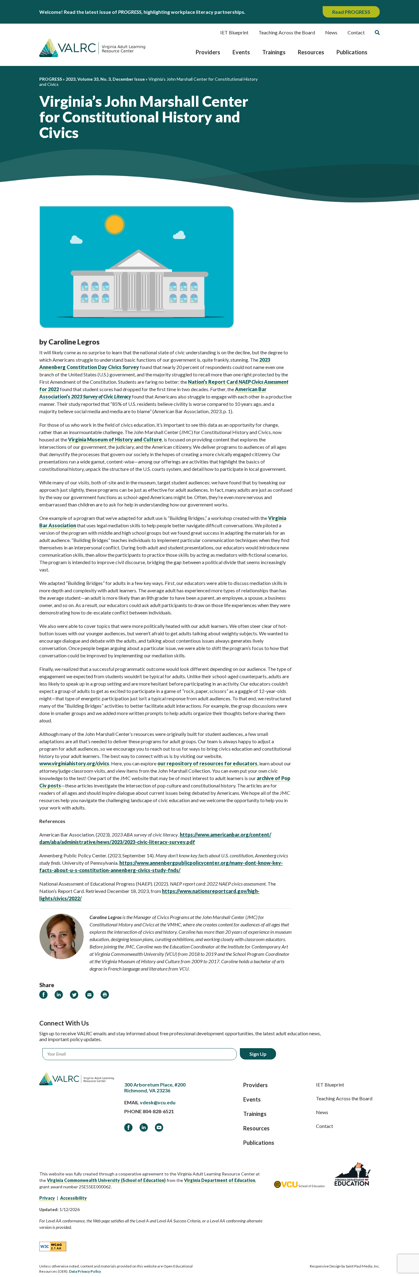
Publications (351, 52)
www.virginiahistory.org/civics (74, 763)
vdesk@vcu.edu (157, 1102)
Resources (311, 52)
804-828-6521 (158, 1111)
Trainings (274, 52)
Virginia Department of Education (219, 1180)
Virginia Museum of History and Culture (115, 439)
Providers (208, 52)
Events (241, 52)
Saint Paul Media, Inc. (363, 1266)
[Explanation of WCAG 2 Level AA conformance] (52, 1246)
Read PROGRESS (351, 12)
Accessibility (73, 1198)
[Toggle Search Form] (377, 32)
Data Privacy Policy (85, 1271)
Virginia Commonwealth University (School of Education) (106, 1180)
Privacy (47, 1198)
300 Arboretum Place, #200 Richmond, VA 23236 (155, 1087)
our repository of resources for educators (207, 763)
